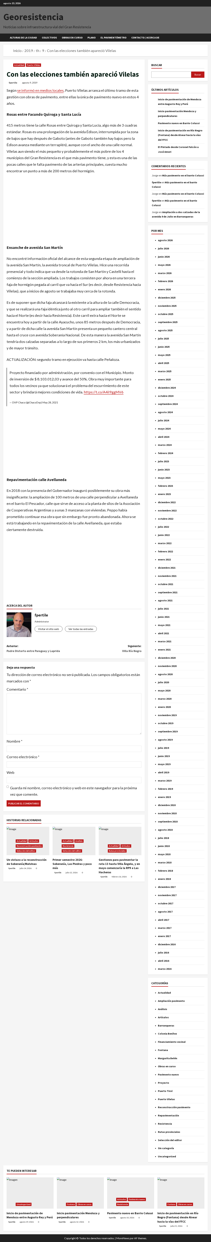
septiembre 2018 (168, 821)
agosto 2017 (165, 911)
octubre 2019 (165, 723)
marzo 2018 (164, 862)
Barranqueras (166, 1025)
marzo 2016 (164, 968)
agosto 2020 (165, 674)
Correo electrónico (23, 757)
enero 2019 (164, 797)
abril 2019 (163, 772)
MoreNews (122, 1238)
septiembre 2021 (168, 592)
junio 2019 (164, 756)
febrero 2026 (165, 281)
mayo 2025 (164, 355)
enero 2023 (164, 494)
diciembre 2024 (167, 387)
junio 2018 (164, 846)
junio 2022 (164, 535)
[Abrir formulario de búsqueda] (207, 37)
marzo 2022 (164, 543)
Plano (92, 37)
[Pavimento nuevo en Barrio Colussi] (130, 1193)
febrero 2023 (165, 485)
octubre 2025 (165, 314)
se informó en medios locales (40, 90)
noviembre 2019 (167, 715)
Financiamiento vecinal (172, 1041)
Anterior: (33, 648)
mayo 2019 (164, 764)
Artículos (33, 841)
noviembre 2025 (167, 305)
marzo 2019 (164, 780)
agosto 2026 (165, 240)
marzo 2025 (164, 371)
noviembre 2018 (167, 813)
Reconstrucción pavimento (29, 846)
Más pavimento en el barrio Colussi (183, 175)
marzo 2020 (164, 698)
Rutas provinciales (117, 851)
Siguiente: (131, 648)
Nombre (14, 741)
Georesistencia (33, 17)
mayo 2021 (164, 625)
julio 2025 (163, 338)
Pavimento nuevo (168, 1074)
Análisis (79, 841)
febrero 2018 (165, 870)
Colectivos (49, 37)
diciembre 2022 (167, 502)
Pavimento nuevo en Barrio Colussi (179, 123)
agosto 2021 (165, 600)
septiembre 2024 (168, 404)
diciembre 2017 (167, 887)
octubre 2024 (165, 396)
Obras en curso (72, 37)
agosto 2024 (165, 412)
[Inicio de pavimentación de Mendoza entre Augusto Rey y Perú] (30, 1193)
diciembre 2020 (167, 657)
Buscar (156, 65)
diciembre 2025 (167, 297)
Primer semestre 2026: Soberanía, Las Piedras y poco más (72, 864)
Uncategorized (167, 1156)
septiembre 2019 (168, 731)
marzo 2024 (164, 444)
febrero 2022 (165, 551)
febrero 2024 (165, 453)
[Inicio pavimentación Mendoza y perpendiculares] (80, 1193)
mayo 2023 (164, 477)
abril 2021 (163, 633)
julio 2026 (163, 248)
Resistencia (68, 846)
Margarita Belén (167, 1058)
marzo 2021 (164, 641)
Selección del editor (26, 851)
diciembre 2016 (167, 944)
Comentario (17, 689)
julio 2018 (163, 838)
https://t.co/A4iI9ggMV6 (103, 392)
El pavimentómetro (113, 37)
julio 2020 (163, 682)
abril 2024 (163, 436)
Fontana (163, 1050)
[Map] (74, 212)
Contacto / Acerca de (145, 37)
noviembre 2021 (167, 576)
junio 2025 (164, 346)
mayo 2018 (164, 854)
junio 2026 (164, 256)
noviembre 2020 (167, 666)
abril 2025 (163, 363)
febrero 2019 (165, 788)
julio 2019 (163, 747)
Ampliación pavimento (171, 1000)
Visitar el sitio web (48, 628)
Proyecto (163, 1082)
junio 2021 (164, 616)
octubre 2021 (165, 584)
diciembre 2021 (167, 567)
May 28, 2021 (50, 402)
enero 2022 (164, 559)
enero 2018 (164, 878)
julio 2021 (163, 608)
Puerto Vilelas (33, 65)
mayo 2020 (164, 690)
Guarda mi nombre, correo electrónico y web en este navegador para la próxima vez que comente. (73, 791)
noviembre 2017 (167, 895)
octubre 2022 (165, 518)
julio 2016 (163, 952)
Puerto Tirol (165, 1091)
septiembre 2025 (168, 322)
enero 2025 (164, 379)
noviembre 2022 (167, 510)
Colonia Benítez (167, 1033)
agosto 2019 (165, 739)
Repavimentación (168, 1115)
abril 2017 (163, 919)
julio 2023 (163, 461)
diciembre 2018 (167, 805)
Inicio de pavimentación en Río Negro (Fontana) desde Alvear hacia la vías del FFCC (180, 135)
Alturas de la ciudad (23, 37)
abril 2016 (163, 960)
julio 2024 (163, 420)
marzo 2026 (164, 273)
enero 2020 (164, 707)
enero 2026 (164, 289)
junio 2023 (164, 469)
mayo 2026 (164, 264)
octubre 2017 (165, 903)
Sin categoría (166, 1148)
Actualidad (19, 65)
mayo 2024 (164, 428)
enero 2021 (164, 649)
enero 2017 (164, 936)
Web (10, 772)
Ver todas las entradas (80, 628)
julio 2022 (163, 526)
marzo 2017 (164, 927)
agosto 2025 (165, 330)
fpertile (13, 82)
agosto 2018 (165, 829)
